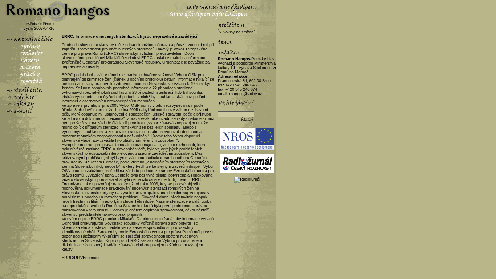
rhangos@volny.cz (245, 94)
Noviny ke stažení (239, 32)
